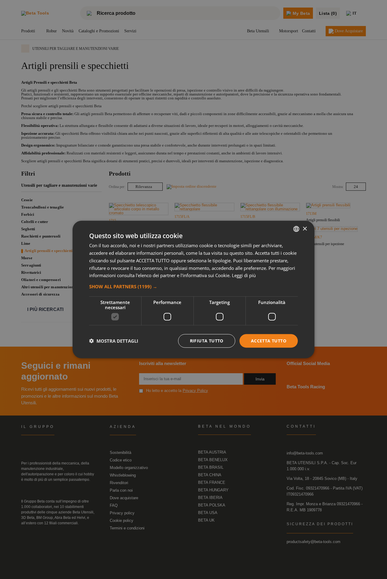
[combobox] (296, 229)
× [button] (304, 228)
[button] (193, 286)
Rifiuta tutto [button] (206, 341)
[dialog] (193, 289)
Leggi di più (244, 275)
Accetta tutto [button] (268, 341)
